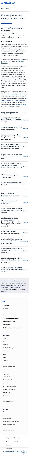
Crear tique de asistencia (9, 401)
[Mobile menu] (26, 2)
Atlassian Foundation (9, 321)
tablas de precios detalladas (16, 95)
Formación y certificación (9, 415)
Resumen (5, 308)
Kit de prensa (6, 324)
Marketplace (6, 392)
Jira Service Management (9, 347)
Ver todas (25, 113)
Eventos (5, 311)
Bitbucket (5, 360)
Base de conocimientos (9, 389)
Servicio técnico (7, 376)
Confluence (6, 351)
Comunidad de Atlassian (9, 386)
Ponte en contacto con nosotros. (11, 327)
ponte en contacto (21, 104)
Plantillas (5, 383)
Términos (8, 445)
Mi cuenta (5, 395)
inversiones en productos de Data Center (13, 100)
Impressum (9, 448)
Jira (4, 341)
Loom (4, 354)
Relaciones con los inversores (10, 318)
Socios (4, 411)
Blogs (4, 315)
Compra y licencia (7, 379)
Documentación (7, 418)
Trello (4, 357)
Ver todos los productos (9, 366)
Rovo (4, 338)
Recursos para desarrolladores (11, 421)
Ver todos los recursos (8, 430)
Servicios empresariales (9, 424)
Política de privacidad (12, 441)
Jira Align (5, 344)
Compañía (6, 305)
